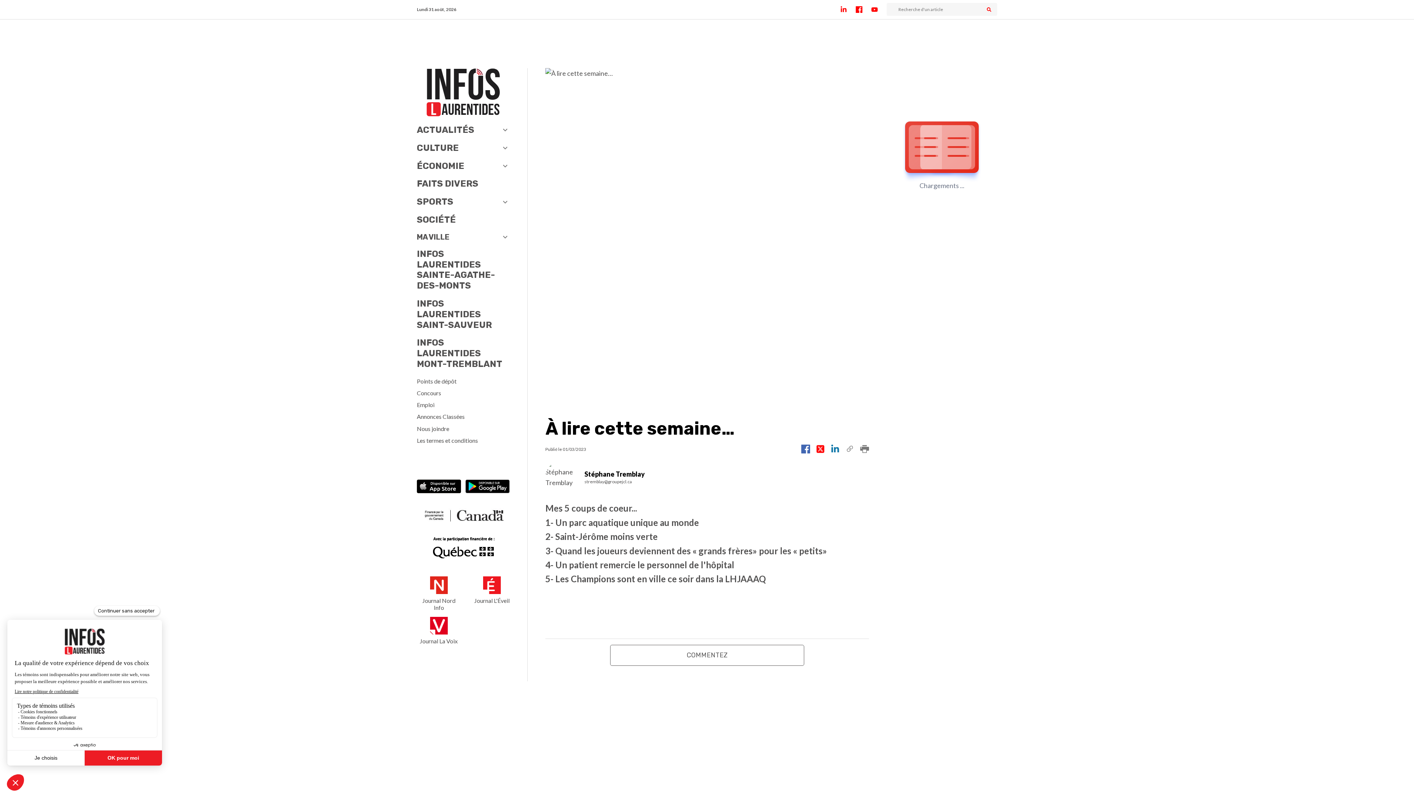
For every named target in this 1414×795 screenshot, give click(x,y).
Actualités (445, 130)
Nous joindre (433, 428)
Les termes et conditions (447, 440)
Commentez (707, 655)
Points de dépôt (437, 381)
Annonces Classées (441, 416)
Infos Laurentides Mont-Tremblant (459, 353)
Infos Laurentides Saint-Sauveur (454, 314)
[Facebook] (863, 9)
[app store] (439, 487)
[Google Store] (487, 487)
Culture (438, 148)
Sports (435, 202)
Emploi (426, 404)
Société (436, 220)
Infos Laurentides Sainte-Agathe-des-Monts (456, 270)
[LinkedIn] (848, 9)
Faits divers (447, 184)
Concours (429, 392)
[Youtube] (879, 9)
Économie (440, 166)
